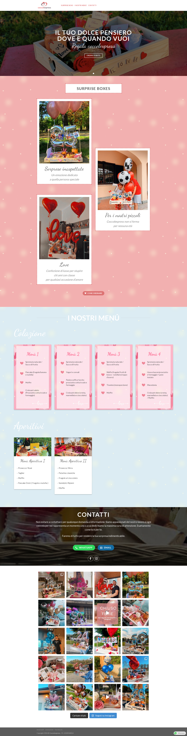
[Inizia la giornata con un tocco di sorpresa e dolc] (107, 669)
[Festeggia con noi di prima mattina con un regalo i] (135, 641)
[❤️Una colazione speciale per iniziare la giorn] (135, 669)
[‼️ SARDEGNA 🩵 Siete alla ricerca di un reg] (135, 585)
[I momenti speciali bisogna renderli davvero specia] (51, 613)
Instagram (49, 730)
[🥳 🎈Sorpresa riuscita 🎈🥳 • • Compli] (51, 641)
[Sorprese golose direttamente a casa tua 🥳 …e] (79, 697)
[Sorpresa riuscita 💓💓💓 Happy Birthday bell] (79, 585)
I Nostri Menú (81, 5)
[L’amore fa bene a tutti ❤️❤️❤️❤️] (107, 585)
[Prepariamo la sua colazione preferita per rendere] (51, 697)
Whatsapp (40, 730)
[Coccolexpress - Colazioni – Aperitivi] (45, 5)
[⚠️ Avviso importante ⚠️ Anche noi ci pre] (107, 613)
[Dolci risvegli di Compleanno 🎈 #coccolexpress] (107, 697)
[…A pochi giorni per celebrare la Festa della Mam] (51, 669)
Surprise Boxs (67, 5)
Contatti (92, 5)
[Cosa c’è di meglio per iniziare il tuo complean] (135, 697)
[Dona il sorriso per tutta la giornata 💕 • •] (79, 641)
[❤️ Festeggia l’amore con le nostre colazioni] (107, 641)
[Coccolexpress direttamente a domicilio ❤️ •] (79, 669)
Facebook (58, 730)
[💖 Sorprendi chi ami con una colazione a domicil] (51, 585)
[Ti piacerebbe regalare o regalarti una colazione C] (135, 613)
